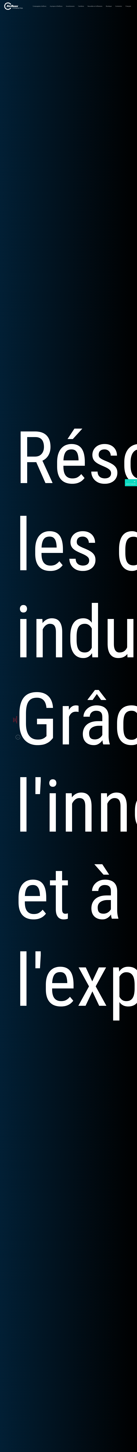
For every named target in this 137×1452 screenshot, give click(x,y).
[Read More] (13, 6)
